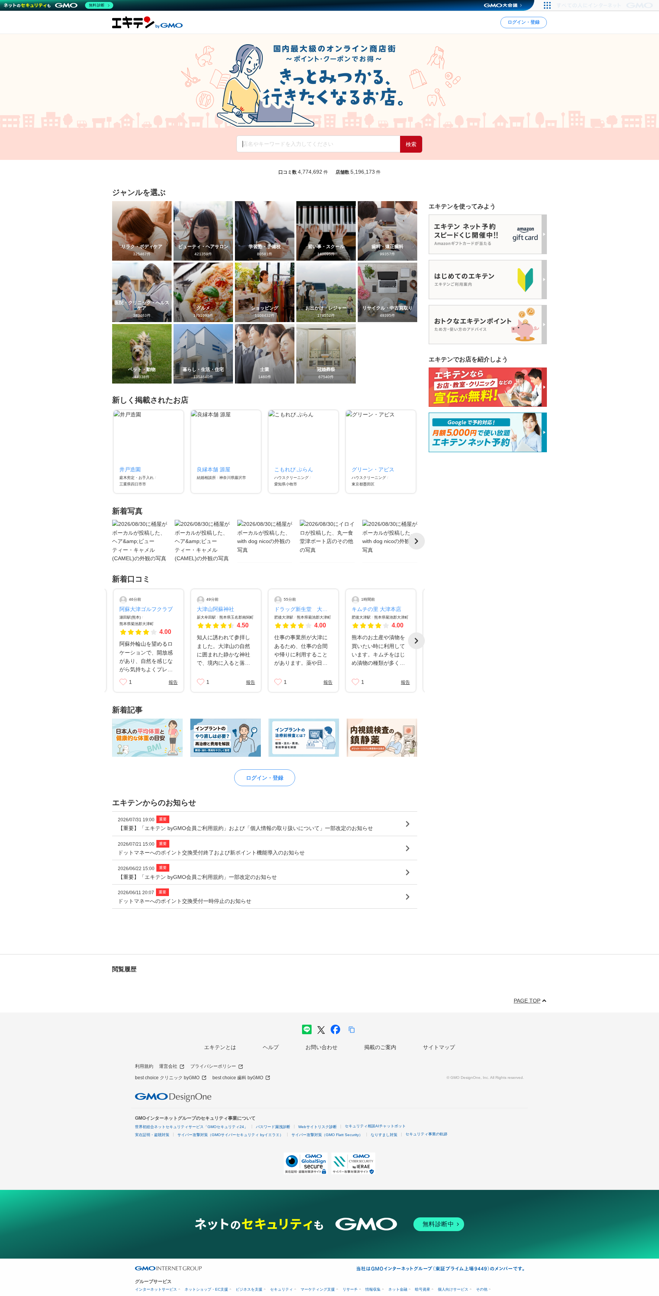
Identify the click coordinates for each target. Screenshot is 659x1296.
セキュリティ (281, 1289)
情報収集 (373, 1289)
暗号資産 (422, 1289)
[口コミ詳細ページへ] (148, 640)
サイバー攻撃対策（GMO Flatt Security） (327, 1135)
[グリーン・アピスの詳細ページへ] (381, 451)
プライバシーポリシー (213, 1066)
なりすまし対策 (384, 1135)
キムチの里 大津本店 (376, 609)
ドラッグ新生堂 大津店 (303, 609)
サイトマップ (439, 1047)
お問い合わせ (321, 1047)
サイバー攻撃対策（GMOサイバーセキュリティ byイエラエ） (230, 1135)
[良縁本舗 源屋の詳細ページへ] (226, 451)
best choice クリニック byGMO (167, 1077)
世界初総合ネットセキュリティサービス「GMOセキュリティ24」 (191, 1127)
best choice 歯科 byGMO (237, 1077)
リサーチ (350, 1289)
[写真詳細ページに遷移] (139, 541)
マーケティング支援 (318, 1289)
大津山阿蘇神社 (215, 609)
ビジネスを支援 (249, 1289)
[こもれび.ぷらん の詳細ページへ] (303, 451)
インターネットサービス (156, 1289)
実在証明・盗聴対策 (152, 1135)
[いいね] (123, 682)
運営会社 (168, 1066)
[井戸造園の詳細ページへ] (148, 451)
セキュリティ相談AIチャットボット (375, 1126)
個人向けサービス (453, 1289)
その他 (481, 1289)
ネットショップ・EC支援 (206, 1289)
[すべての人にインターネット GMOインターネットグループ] (606, 5)
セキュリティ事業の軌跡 (426, 1134)
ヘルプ (271, 1047)
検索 (411, 144)
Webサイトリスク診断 (317, 1127)
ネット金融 (397, 1289)
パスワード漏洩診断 (273, 1127)
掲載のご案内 (380, 1047)
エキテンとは (220, 1047)
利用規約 (144, 1066)
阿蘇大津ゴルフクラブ (146, 609)
